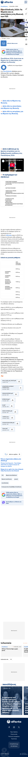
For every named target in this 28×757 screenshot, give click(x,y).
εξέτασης (9, 235)
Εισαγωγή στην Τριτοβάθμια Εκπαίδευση (11, 486)
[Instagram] (14, 727)
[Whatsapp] (26, 39)
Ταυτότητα (14, 738)
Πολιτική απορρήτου (14, 736)
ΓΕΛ (3, 475)
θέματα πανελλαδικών (11, 475)
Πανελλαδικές (7, 71)
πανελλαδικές (5, 483)
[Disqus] (14, 528)
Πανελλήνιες (4, 6)
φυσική (16, 479)
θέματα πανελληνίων (7, 479)
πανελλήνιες (9, 684)
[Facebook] (26, 20)
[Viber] (26, 34)
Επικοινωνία (14, 734)
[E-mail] (26, 44)
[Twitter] (26, 25)
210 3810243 (14, 746)
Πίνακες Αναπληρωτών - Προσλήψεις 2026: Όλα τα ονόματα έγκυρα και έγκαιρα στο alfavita (11, 464)
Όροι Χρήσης (14, 732)
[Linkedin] (26, 29)
